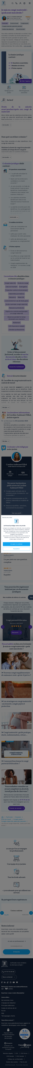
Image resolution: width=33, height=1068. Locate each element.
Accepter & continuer (16, 544)
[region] (16, 534)
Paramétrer (16, 548)
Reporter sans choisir (7, 517)
